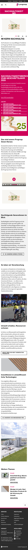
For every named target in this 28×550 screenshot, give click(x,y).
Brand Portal (4, 518)
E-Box (2, 514)
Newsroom (15, 1)
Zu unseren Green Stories (14, 254)
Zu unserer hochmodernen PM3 (13, 417)
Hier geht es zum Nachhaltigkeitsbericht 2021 (12, 113)
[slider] (5, 184)
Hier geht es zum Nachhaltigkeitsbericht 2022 (12, 110)
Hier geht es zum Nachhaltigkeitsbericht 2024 (12, 104)
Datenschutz (16, 516)
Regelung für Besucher (19, 518)
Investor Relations (5, 516)
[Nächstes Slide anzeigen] (26, 36)
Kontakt (20, 1)
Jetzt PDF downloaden (7, 97)
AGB (15, 522)
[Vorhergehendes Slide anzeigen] (22, 36)
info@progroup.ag (8, 540)
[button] (2, 5)
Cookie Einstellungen (18, 524)
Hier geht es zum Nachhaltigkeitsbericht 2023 (12, 107)
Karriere (9, 1)
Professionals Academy (6, 524)
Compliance (16, 520)
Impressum (16, 514)
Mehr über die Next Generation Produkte (13, 353)
